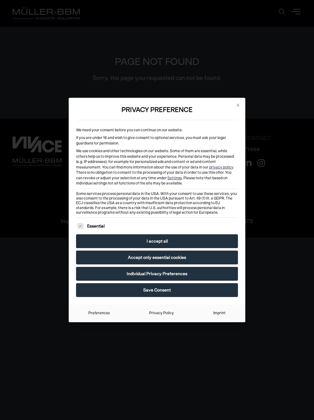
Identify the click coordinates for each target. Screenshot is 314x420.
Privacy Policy (161, 313)
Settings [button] (174, 178)
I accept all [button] (157, 241)
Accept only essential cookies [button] (157, 257)
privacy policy (221, 167)
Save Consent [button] (157, 289)
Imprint (219, 313)
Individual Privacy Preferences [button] (157, 273)
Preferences (99, 313)
